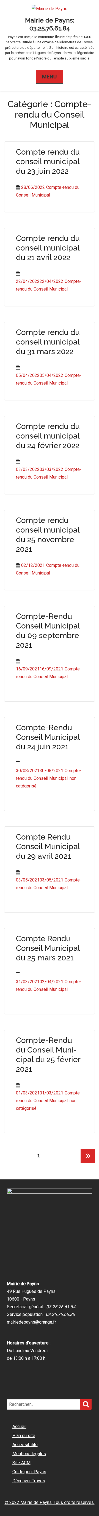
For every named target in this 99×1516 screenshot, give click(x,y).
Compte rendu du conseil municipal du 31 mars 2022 (48, 342)
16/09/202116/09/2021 (39, 669)
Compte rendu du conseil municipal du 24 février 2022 (48, 436)
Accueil (19, 1426)
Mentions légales (29, 1453)
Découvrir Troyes (28, 1480)
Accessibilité (25, 1444)
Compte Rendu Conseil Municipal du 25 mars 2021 (48, 948)
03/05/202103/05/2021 (39, 880)
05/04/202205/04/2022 (39, 375)
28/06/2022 (33, 187)
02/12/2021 (33, 565)
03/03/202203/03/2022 (39, 469)
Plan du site (23, 1435)
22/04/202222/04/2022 (39, 281)
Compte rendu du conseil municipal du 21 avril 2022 (48, 248)
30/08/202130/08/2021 (39, 770)
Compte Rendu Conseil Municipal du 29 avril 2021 (48, 846)
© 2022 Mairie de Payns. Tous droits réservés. (50, 1502)
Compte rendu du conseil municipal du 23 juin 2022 (48, 161)
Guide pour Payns (29, 1471)
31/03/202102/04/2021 (39, 981)
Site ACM (21, 1462)
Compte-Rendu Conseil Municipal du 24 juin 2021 (48, 737)
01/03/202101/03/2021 (39, 1093)
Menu (49, 77)
